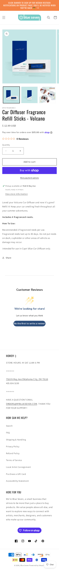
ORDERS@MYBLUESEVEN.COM (21, 403)
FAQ (8, 432)
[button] (3, 17)
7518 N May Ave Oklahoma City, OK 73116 (27, 379)
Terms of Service (14, 460)
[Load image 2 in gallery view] (29, 95)
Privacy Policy (12, 446)
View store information (16, 194)
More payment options (29, 178)
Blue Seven (24, 565)
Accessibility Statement (17, 481)
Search (9, 425)
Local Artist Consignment (18, 467)
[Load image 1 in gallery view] (11, 95)
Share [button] (8, 257)
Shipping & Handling (16, 439)
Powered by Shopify (37, 565)
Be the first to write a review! (29, 323)
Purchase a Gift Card (16, 474)
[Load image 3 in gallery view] (47, 95)
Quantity (6, 145)
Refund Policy (13, 453)
